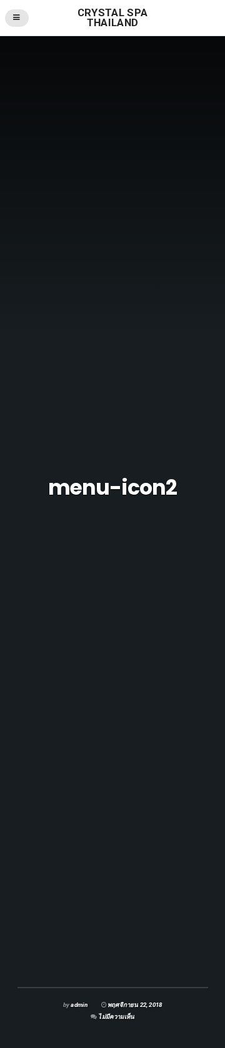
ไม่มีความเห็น (116, 1016)
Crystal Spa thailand (113, 17)
